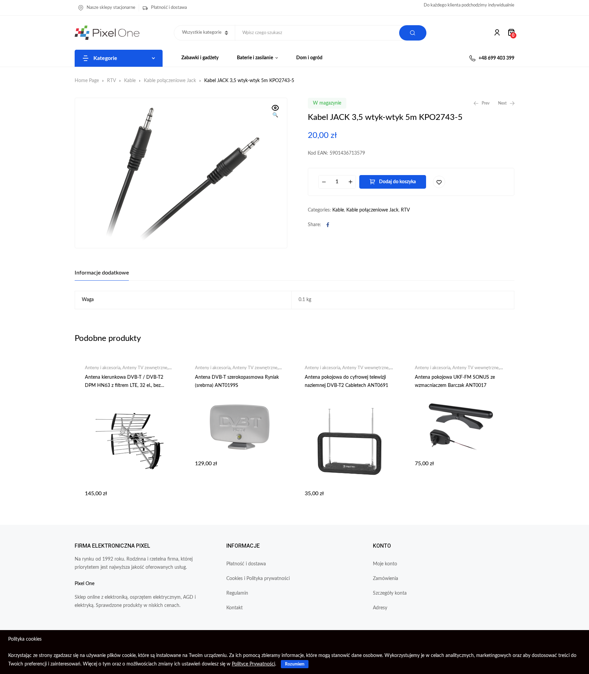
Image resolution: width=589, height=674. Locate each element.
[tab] (102, 272)
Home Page (87, 80)
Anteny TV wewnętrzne (365, 368)
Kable (130, 80)
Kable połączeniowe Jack (170, 80)
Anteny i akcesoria (102, 368)
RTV (111, 80)
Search (412, 33)
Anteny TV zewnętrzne (144, 368)
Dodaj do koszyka (397, 181)
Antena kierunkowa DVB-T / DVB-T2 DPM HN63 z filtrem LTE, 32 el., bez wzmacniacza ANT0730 (124, 385)
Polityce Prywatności (253, 664)
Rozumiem (294, 664)
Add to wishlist (439, 182)
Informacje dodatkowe (102, 273)
